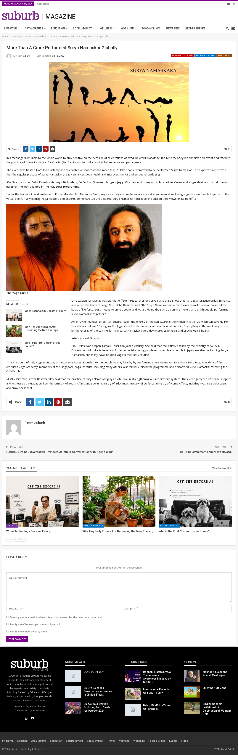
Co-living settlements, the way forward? (206, 452)
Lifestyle (10, 28)
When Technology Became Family (45, 310)
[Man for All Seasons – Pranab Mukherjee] (192, 676)
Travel (111, 740)
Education (58, 28)
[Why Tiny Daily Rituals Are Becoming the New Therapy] (14, 331)
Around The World (205, 55)
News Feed (173, 28)
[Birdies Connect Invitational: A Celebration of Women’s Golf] (192, 708)
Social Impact (82, 28)
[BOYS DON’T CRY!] (73, 676)
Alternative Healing (182, 55)
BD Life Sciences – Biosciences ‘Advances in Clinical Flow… (98, 691)
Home (10, 740)
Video (184, 740)
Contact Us (43, 3)
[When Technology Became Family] (14, 315)
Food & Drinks (151, 28)
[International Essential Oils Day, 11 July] (133, 694)
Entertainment (74, 740)
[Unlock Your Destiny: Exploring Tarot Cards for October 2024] (73, 708)
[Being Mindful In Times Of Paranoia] (133, 710)
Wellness (106, 28)
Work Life (127, 28)
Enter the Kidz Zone (214, 687)
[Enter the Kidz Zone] (192, 692)
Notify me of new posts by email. (29, 631)
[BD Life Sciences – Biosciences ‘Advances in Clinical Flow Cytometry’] (73, 692)
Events (173, 740)
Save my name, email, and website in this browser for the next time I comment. (56, 617)
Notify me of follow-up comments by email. (35, 624)
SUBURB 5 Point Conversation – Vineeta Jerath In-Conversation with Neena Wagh (59, 452)
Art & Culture (34, 28)
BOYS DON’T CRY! (94, 671)
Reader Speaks (195, 28)
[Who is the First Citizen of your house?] (14, 347)
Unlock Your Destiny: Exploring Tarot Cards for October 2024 (97, 707)
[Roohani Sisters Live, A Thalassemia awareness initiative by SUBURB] (133, 676)
